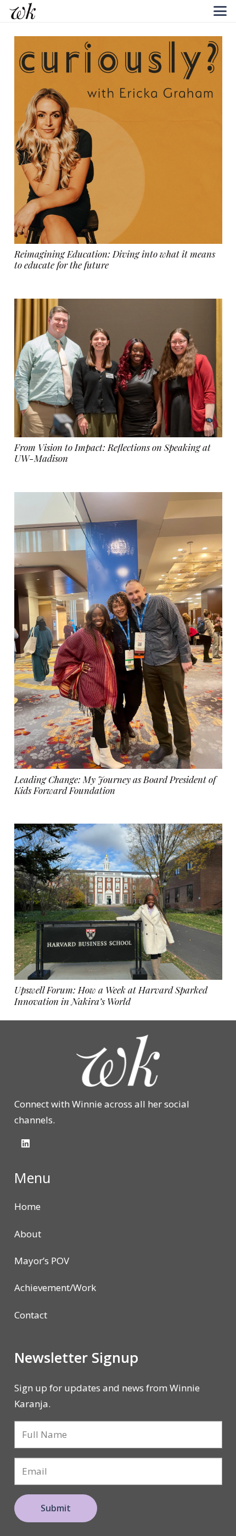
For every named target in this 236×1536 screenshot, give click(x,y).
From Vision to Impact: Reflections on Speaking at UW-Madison (112, 452)
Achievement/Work (55, 1287)
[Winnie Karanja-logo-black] (22, 11)
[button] (220, 11)
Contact (30, 1315)
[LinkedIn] (26, 1144)
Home (27, 1206)
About (27, 1233)
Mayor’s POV (41, 1260)
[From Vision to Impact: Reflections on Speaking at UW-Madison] (118, 368)
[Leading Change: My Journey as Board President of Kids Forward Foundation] (118, 630)
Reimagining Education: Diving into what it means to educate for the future (114, 259)
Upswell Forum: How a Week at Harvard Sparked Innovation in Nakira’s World (110, 995)
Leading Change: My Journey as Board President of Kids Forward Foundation (115, 784)
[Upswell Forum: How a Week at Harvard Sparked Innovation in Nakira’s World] (118, 901)
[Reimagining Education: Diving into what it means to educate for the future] (118, 140)
